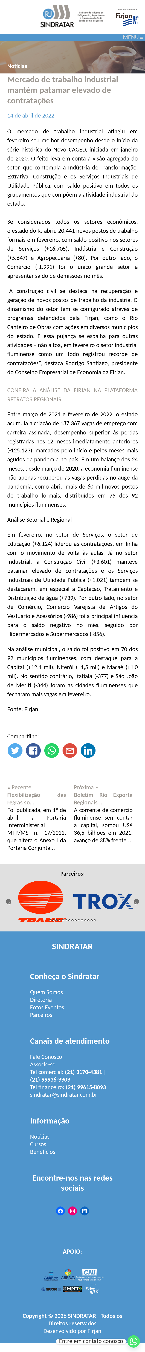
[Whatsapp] (133, 1341)
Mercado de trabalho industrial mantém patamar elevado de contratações (62, 91)
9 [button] (76, 920)
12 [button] (85, 920)
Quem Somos (46, 993)
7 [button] (69, 920)
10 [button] (79, 920)
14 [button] (92, 920)
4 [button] (60, 920)
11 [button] (82, 920)
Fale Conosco (46, 1057)
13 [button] (88, 920)
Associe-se (42, 1065)
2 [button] (53, 920)
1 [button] (50, 920)
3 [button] (57, 920)
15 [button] (95, 920)
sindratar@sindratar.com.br (63, 1095)
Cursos (38, 1145)
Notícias (17, 66)
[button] (131, 37)
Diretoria (41, 1000)
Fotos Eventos (47, 1008)
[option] (42, 900)
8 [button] (72, 920)
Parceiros (41, 1015)
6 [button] (66, 920)
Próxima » (86, 788)
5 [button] (63, 920)
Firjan (94, 1331)
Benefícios (42, 1152)
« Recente (19, 788)
